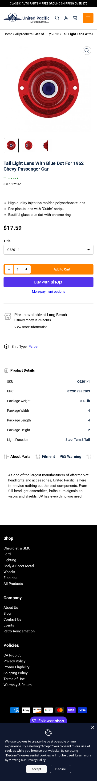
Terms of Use (14, 679)
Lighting (10, 560)
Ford (7, 554)
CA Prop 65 (12, 655)
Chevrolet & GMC (17, 548)
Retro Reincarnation (19, 631)
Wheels (9, 572)
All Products (13, 584)
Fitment (48, 456)
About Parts (20, 456)
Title (7, 241)
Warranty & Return (18, 685)
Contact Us (12, 619)
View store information (31, 327)
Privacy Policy (14, 661)
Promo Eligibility (16, 667)
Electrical (11, 578)
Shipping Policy (16, 673)
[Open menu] (88, 18)
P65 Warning (70, 456)
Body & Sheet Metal (19, 566)
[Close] (92, 727)
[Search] (57, 18)
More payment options (48, 291)
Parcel (33, 346)
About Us (11, 607)
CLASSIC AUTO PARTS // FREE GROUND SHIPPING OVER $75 (48, 3)
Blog (7, 613)
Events (9, 625)
